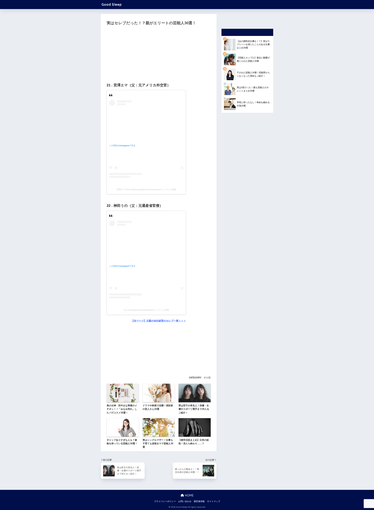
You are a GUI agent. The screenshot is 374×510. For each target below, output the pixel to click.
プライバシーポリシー (165, 501)
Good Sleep (112, 4)
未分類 (207, 377)
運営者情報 (199, 501)
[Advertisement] (159, 53)
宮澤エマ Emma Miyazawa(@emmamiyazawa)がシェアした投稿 (146, 189)
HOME (189, 495)
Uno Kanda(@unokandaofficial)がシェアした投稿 (146, 310)
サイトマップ (213, 501)
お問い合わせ (184, 501)
